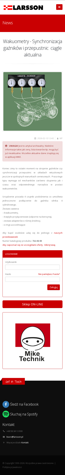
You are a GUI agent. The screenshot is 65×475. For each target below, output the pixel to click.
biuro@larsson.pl (14, 436)
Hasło (8, 274)
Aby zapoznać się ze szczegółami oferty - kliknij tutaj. (29, 244)
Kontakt (24, 442)
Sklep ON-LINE (32, 304)
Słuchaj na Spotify (24, 414)
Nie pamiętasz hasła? (49, 274)
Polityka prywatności (12, 467)
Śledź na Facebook (24, 404)
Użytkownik (11, 261)
